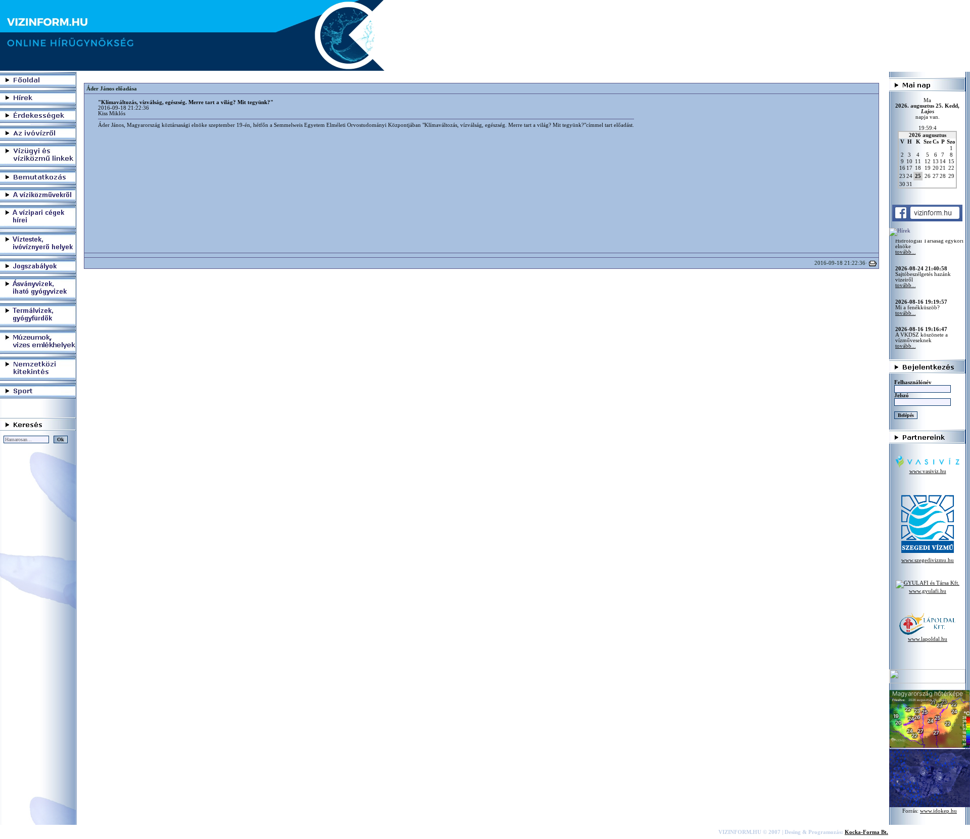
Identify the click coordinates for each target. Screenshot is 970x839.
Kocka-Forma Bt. (866, 832)
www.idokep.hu (938, 811)
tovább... (905, 267)
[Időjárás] (929, 746)
